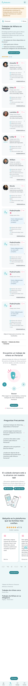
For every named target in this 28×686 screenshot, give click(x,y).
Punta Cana (5, 592)
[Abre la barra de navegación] (24, 2)
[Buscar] (3, 21)
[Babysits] (6, 2)
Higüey (4, 599)
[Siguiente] (25, 547)
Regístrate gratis (14, 52)
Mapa (15, 678)
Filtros (24, 21)
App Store (9, 488)
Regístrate (14, 405)
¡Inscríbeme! (14, 572)
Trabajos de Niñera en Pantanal (10, 584)
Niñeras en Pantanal (7, 586)
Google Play (20, 488)
